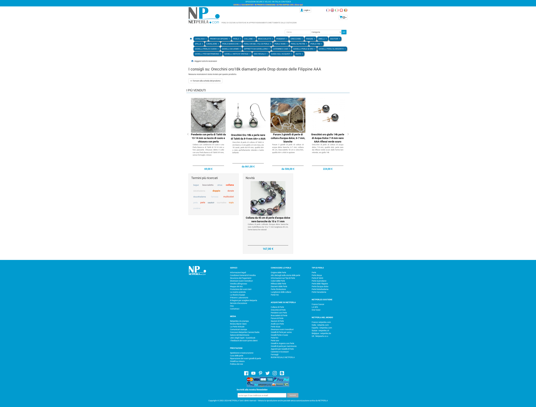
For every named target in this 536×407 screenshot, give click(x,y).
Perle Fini (275, 295)
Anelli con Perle (277, 324)
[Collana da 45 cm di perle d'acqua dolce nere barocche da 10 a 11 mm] (268, 198)
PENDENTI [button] (281, 39)
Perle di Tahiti (317, 278)
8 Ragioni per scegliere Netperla (243, 300)
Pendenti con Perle (279, 313)
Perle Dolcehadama (320, 289)
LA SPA (315, 307)
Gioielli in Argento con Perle (282, 343)
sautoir (211, 202)
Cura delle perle (236, 356)
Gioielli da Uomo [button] (230, 49)
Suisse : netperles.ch (320, 330)
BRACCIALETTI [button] (264, 39)
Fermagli (274, 354)
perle (202, 202)
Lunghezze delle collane (281, 292)
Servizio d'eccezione (238, 303)
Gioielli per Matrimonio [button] (207, 54)
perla (195, 202)
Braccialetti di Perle (279, 315)
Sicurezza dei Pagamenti (240, 278)
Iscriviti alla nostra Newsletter (252, 389)
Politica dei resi (236, 364)
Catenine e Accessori (280, 352)
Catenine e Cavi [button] (281, 49)
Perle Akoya (317, 275)
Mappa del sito (236, 286)
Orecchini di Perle (278, 310)
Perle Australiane (319, 281)
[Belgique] (346, 10)
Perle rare (275, 340)
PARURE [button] (310, 39)
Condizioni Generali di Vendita (243, 275)
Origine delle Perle (278, 272)
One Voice (316, 310)
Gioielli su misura (237, 361)
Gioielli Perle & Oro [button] (303, 49)
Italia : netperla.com (320, 325)
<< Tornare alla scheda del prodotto (205, 81)
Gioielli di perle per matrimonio (284, 346)
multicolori (228, 196)
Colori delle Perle (278, 281)
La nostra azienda (238, 292)
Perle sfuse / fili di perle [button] (257, 44)
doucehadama (199, 197)
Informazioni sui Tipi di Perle (283, 278)
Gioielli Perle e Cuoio (279, 335)
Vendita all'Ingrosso (238, 284)
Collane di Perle (277, 307)
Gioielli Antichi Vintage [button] (236, 54)
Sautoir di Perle (277, 321)
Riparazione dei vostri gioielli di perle (245, 358)
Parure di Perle (277, 318)
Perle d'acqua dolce (320, 286)
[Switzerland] (341, 10)
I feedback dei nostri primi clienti (244, 340)
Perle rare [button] (280, 44)
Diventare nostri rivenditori (241, 281)
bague (196, 185)
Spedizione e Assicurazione (241, 353)
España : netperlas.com (322, 328)
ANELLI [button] (321, 39)
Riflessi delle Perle (278, 284)
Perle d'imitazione (278, 289)
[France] (328, 10)
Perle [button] (236, 39)
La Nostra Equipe (237, 295)
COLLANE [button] (248, 39)
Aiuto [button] (298, 54)
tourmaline (221, 202)
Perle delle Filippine (320, 284)
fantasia (214, 197)
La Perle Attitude (237, 327)
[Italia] (337, 10)
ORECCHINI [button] (296, 39)
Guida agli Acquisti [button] (281, 54)
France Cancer (318, 304)
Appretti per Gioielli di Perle (282, 349)
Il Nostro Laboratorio (239, 297)
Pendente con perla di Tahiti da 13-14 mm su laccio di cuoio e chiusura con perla (208, 138)
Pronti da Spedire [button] (219, 39)
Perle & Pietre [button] (298, 44)
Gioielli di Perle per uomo (281, 332)
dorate (231, 190)
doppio (216, 190)
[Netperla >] (190, 61)
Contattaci (234, 309)
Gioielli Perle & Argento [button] (331, 49)
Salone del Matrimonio (239, 335)
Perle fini (274, 338)
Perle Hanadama (319, 292)
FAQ (232, 306)
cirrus (219, 185)
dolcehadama (199, 191)
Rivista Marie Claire (238, 324)
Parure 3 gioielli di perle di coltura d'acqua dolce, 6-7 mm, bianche (288, 138)
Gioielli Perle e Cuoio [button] (206, 49)
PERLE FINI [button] (315, 44)
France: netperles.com (321, 322)
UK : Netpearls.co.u (320, 336)
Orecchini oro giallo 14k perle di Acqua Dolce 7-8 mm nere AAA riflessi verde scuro (327, 138)
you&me (196, 208)
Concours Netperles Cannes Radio (244, 332)
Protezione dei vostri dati (240, 289)
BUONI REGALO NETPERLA (283, 357)
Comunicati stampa (238, 329)
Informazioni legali (238, 272)
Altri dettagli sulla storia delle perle (285, 275)
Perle (314, 272)
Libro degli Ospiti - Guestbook (242, 338)
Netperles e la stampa (239, 321)
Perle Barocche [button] (230, 44)
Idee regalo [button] (260, 54)
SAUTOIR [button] (334, 39)
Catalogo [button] (200, 39)
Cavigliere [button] (211, 44)
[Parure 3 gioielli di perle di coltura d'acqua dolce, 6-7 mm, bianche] (288, 115)
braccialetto (208, 185)
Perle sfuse (275, 327)
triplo (231, 202)
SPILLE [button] (198, 44)
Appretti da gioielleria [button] (256, 49)
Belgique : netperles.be (321, 333)
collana (230, 184)
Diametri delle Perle (279, 286)
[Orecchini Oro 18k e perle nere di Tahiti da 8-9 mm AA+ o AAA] (248, 115)
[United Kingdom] (332, 10)
